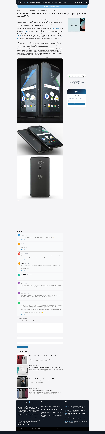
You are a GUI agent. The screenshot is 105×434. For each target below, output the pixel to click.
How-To (38, 2)
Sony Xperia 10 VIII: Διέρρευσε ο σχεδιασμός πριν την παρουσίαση (44, 367)
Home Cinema (54, 2)
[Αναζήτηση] (76, 2)
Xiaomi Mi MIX (27, 30)
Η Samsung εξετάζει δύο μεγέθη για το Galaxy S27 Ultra (42, 378)
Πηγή (18, 200)
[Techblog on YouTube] (81, 2)
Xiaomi (60, 6)
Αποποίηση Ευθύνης (63, 428)
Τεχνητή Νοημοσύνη (45, 2)
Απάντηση (23, 239)
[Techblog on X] (83, 2)
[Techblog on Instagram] (79, 2)
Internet (59, 2)
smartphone (25, 31)
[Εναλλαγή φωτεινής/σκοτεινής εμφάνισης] (86, 2)
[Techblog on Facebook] (77, 2)
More (64, 2)
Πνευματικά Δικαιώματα (55, 428)
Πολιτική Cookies (35, 428)
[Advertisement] (40, 215)
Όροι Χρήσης (19, 428)
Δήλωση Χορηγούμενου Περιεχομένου (45, 428)
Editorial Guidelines (69, 428)
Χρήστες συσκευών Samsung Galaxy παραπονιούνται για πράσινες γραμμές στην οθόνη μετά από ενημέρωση (75, 407)
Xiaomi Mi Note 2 (56, 28)
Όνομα (18, 335)
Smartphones (32, 2)
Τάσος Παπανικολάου (59, 19)
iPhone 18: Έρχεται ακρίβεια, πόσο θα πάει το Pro (40, 390)
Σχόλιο (18, 322)
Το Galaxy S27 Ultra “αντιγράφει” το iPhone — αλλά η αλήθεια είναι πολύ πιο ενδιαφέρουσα (46, 356)
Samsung (56, 6)
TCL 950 (19, 35)
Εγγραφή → (76, 103)
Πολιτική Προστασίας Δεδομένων (27, 428)
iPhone (51, 6)
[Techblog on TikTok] (84, 2)
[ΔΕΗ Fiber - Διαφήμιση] (76, 25)
